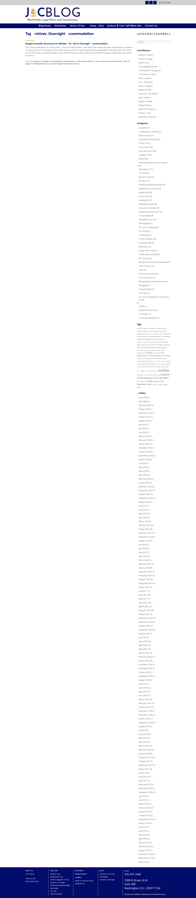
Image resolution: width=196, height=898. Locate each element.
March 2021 (144, 606)
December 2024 (145, 448)
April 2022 (143, 556)
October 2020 (144, 626)
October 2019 (144, 672)
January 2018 (144, 753)
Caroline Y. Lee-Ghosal (148, 93)
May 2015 (143, 835)
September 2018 (146, 722)
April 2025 (143, 432)
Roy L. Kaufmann (146, 82)
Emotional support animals (152, 348)
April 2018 (143, 742)
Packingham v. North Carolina (157, 364)
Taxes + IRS (143, 196)
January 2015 (144, 850)
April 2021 (143, 602)
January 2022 (144, 568)
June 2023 (143, 510)
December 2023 (145, 486)
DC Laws (142, 181)
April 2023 (143, 517)
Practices (54, 871)
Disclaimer (60, 25)
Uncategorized (145, 243)
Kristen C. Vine (145, 113)
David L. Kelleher (146, 86)
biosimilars (152, 336)
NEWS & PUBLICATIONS (84, 881)
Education (143, 128)
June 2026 (143, 397)
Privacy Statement (32, 881)
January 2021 (144, 614)
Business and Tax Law (148, 188)
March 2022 (144, 560)
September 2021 (146, 583)
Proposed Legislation (148, 318)
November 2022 (145, 537)
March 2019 (144, 699)
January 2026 (144, 409)
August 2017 (144, 769)
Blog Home (45, 25)
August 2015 (144, 823)
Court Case (143, 147)
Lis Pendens (144, 314)
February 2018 (145, 749)
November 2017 (145, 757)
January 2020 (144, 660)
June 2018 (143, 734)
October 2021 (144, 579)
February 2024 (145, 479)
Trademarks (156, 381)
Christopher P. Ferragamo (150, 70)
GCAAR (141, 306)
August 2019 (144, 680)
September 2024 (146, 455)
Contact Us (151, 25)
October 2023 (144, 494)
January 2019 (144, 707)
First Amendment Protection (160, 356)
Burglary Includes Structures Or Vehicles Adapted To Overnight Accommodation (66, 43)
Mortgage (143, 285)
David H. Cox (144, 62)
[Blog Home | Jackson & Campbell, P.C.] (98, 14)
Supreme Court (145, 151)
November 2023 (145, 490)
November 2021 (145, 575)
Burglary (36, 61)
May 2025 (143, 428)
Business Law (144, 177)
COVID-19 (143, 143)
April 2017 (143, 780)
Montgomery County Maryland (152, 281)
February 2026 (145, 405)
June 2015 (143, 831)
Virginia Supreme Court (149, 212)
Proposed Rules (145, 289)
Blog (102, 871)
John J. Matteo (145, 97)
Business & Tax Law (107, 874)
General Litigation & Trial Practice (153, 162)
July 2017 (142, 773)
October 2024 (144, 451)
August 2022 (144, 540)
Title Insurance (145, 266)
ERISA (149, 353)
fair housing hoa (146, 277)
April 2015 (143, 838)
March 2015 (144, 842)
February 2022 (145, 564)
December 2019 (145, 664)
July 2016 (142, 796)
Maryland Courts (146, 219)
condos (153, 342)
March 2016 (144, 804)
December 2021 (145, 571)
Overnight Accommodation (51, 61)
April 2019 (143, 695)
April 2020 (143, 649)
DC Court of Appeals (147, 227)
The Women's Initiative (148, 131)
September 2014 (146, 858)
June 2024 (143, 467)
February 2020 (145, 657)
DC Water (144, 345)
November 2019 (145, 668)
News (141, 159)
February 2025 (145, 440)
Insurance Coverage (147, 208)
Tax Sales (143, 293)
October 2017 (144, 761)
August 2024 (144, 459)
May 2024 (143, 471)
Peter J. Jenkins (145, 78)
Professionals (81, 874)
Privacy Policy (96, 25)
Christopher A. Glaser (148, 74)
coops (158, 342)
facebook (155, 353)
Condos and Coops (147, 250)
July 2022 (142, 544)
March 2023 (144, 521)
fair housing (144, 258)
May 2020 (143, 645)
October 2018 (144, 718)
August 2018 (144, 726)
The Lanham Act (142, 381)
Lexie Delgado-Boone (148, 66)
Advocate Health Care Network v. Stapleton (150, 328)
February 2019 (145, 703)
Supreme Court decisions (156, 377)
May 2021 (143, 599)
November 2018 (145, 715)
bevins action (162, 331)
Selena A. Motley (146, 101)
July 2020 (142, 637)
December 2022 (145, 533)
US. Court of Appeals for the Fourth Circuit (154, 298)
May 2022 (143, 552)
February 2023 (145, 525)
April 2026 (143, 401)
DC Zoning (143, 231)
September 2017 (146, 765)
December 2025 (145, 413)
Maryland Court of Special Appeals (153, 262)
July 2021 (142, 591)
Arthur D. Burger (146, 59)
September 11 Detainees (144, 375)
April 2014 (143, 862)
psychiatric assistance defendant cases (152, 367)
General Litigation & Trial (59, 880)
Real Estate (143, 169)
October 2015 (144, 815)
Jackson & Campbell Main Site (124, 25)
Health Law (143, 192)
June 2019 (143, 688)
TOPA (141, 270)
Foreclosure (144, 235)
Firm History (29, 874)
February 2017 (145, 784)
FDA (159, 353)
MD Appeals (144, 223)
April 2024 (143, 475)
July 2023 (142, 506)
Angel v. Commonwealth (151, 331)
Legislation (143, 200)
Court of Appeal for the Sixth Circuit (64, 64)
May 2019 (143, 691)
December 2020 (145, 618)
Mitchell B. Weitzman (147, 117)
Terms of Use (77, 25)
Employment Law (146, 204)
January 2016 (144, 811)
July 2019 (142, 684)
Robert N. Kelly (145, 90)
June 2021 (143, 595)
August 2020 (144, 633)
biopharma (145, 336)
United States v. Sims (72, 61)
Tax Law (142, 173)
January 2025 (144, 444)
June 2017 (143, 777)
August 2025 (144, 421)
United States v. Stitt (90, 61)
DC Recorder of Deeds (148, 254)
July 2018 (142, 730)
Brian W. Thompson (147, 109)
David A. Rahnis (145, 105)
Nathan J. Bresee (146, 55)
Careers (78, 877)
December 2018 (145, 711)
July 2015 (142, 827)
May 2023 (143, 513)
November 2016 (145, 788)
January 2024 (144, 482)
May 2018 (143, 738)
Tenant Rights (145, 215)
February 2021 (145, 610)
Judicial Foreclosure (147, 310)
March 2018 (144, 746)
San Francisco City (153, 371)
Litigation (143, 155)
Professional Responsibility (150, 184)
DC (161, 342)
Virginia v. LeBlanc (158, 384)
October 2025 (144, 417)
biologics (139, 334)
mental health (141, 361)
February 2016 (145, 807)
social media (156, 375)
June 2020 (143, 641)
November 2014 (145, 854)
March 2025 (144, 436)
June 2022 (143, 548)
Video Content (145, 135)
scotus (164, 370)
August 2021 (144, 587)
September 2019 (146, 676)
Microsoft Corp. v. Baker (153, 361)
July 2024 (142, 463)
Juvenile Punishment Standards (157, 358)
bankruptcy (143, 246)
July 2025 (142, 424)
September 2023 (146, 498)
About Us (29, 871)
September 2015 (146, 819)
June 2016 (143, 800)
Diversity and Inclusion (148, 139)
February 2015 (145, 846)
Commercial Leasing (147, 273)
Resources (79, 871)
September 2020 (146, 629)
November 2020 (145, 622)
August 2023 (144, 502)
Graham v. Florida (142, 358)
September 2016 (146, 792)
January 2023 (144, 529)
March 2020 (144, 653)
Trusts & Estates (146, 239)
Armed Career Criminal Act (111, 61)
